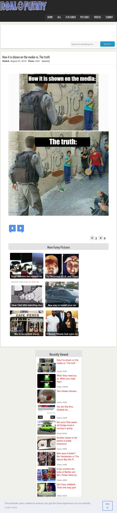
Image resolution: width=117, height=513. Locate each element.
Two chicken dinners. (67, 391)
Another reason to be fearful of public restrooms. (67, 440)
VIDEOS (97, 17)
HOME (50, 17)
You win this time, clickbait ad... (65, 408)
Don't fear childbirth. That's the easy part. (66, 486)
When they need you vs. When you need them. (67, 378)
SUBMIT (109, 17)
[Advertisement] (57, 33)
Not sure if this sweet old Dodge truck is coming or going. (67, 425)
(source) (46, 60)
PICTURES (84, 17)
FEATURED (71, 17)
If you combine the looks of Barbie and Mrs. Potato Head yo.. (67, 471)
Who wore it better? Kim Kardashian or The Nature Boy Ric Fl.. (68, 456)
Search (107, 44)
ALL (59, 17)
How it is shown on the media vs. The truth (67, 361)
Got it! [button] (107, 506)
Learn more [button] (11, 507)
